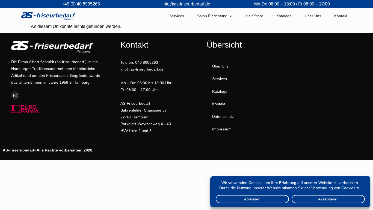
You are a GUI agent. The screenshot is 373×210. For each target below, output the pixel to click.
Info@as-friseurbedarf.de (186, 4)
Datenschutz (223, 116)
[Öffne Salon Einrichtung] (231, 16)
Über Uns (220, 66)
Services (219, 79)
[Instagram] (15, 95)
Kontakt (218, 104)
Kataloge (219, 91)
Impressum (222, 129)
